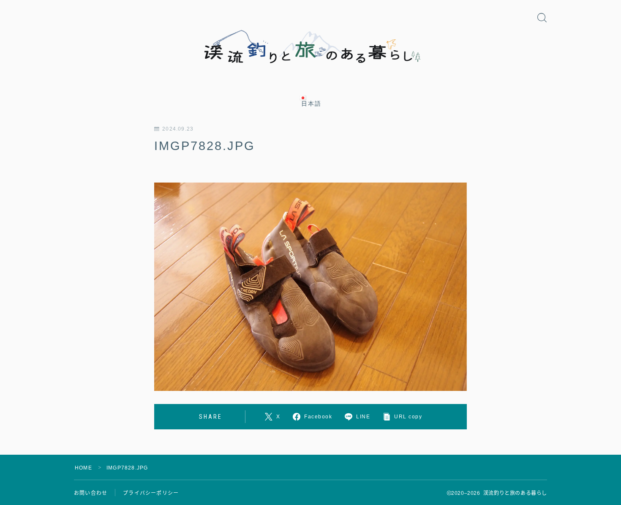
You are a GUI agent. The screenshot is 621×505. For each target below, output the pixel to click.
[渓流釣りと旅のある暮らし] (310, 47)
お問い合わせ (90, 493)
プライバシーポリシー (151, 493)
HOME (83, 468)
